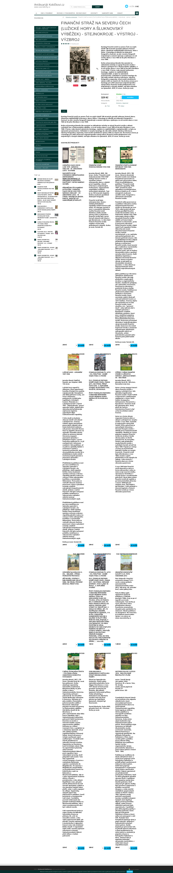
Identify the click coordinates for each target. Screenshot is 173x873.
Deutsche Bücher (42, 156)
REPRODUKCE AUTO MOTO (44, 75)
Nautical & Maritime (42, 164)
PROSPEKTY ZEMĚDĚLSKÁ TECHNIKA (46, 58)
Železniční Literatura (43, 43)
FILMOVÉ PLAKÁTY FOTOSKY (44, 36)
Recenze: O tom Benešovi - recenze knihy (71, 13)
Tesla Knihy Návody (42, 138)
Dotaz (122, 106)
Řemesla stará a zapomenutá (45, 47)
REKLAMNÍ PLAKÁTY (41, 40)
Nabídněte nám (107, 13)
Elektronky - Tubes (42, 119)
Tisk (108, 106)
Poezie (38, 152)
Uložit (76, 85)
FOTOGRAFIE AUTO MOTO (43, 72)
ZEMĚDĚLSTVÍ (40, 93)
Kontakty (94, 13)
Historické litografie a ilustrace (43, 160)
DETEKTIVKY (39, 149)
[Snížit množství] (121, 98)
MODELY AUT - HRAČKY (42, 79)
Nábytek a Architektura (43, 111)
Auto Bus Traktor (42, 61)
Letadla (38, 145)
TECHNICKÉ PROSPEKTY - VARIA (45, 50)
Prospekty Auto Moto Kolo (45, 54)
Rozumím (129, 871)
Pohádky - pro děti (42, 168)
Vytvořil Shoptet (134, 869)
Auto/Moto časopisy (43, 65)
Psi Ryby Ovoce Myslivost (44, 104)
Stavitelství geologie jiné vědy (46, 122)
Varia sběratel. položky (44, 83)
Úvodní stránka (36, 13)
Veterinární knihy (41, 97)
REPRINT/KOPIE (40, 141)
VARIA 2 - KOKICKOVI (42, 90)
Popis (64, 111)
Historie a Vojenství (42, 115)
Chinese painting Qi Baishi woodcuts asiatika (44, 133)
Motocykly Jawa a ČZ (42, 68)
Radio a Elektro (41, 101)
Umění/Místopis (41, 126)
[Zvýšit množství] (121, 96)
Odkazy (120, 13)
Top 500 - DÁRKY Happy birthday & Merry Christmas (46, 28)
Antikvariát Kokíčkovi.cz (49, 5)
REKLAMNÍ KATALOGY (42, 32)
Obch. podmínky (47, 13)
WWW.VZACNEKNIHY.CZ (71, 179)
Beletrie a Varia (41, 108)
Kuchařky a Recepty (42, 129)
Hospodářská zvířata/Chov (45, 86)
